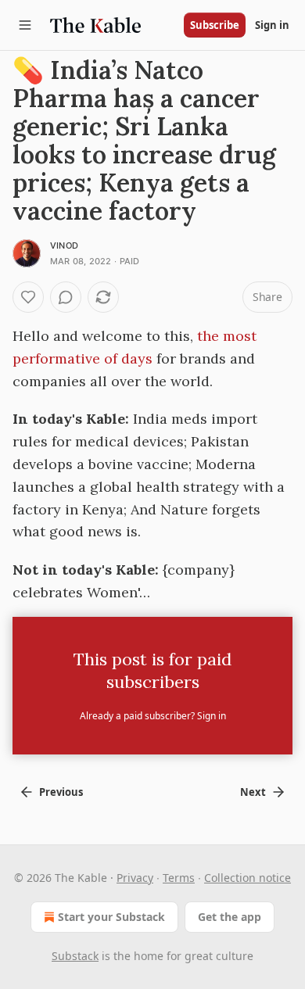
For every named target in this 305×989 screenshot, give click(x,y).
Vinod (64, 245)
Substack (75, 955)
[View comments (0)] (65, 297)
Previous (61, 792)
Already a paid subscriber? (153, 715)
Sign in (272, 25)
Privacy (135, 877)
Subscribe (214, 25)
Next (253, 792)
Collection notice (247, 877)
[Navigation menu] (25, 25)
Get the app (229, 916)
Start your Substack (111, 916)
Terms (179, 877)
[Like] (28, 297)
